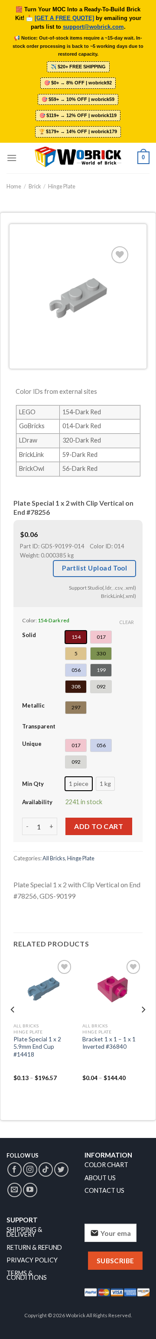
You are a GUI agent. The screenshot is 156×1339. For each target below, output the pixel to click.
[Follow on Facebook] (14, 1169)
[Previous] (13, 1027)
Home (13, 186)
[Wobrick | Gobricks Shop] (78, 157)
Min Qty (33, 783)
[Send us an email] (14, 1190)
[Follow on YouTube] (30, 1190)
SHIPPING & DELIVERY (24, 1232)
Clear (126, 622)
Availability (37, 802)
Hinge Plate (61, 186)
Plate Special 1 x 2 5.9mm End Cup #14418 (37, 1047)
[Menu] (11, 157)
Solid (29, 634)
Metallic (33, 705)
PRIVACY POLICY (32, 1260)
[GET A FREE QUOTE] (64, 18)
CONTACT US (104, 1190)
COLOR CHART (106, 1164)
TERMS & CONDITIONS (26, 1275)
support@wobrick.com (93, 27)
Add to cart (98, 826)
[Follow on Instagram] (30, 1169)
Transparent (38, 726)
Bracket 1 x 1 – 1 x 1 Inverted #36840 (109, 1043)
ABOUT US (100, 1177)
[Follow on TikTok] (46, 1169)
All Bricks (53, 858)
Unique (32, 743)
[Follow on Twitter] (61, 1169)
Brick (35, 186)
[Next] (143, 1027)
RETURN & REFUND (34, 1247)
